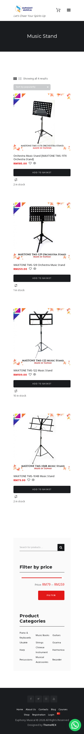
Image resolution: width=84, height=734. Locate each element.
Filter (51, 595)
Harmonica (58, 650)
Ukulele (24, 643)
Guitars (56, 635)
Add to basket (42, 172)
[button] (75, 725)
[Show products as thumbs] (15, 79)
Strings (39, 643)
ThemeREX (49, 725)
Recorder (57, 660)
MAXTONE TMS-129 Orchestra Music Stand (39, 265)
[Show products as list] (20, 79)
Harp (22, 650)
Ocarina (56, 643)
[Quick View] (34, 163)
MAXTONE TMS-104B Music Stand (33, 476)
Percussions (26, 660)
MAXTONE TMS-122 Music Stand (32, 370)
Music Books (42, 635)
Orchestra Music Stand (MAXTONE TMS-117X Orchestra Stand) (40, 158)
